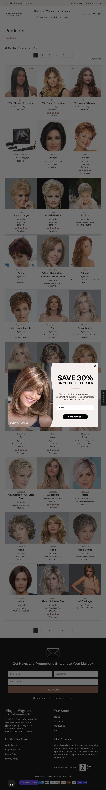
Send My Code (75, 417)
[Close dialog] (95, 366)
